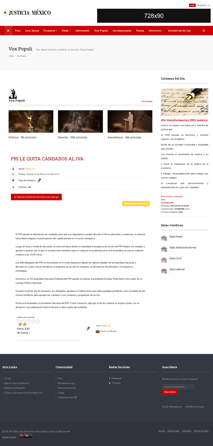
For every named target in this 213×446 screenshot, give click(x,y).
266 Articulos (141, 128)
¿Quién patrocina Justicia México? (23, 392)
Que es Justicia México (16, 383)
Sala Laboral (177, 269)
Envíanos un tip (66, 383)
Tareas (140, 30)
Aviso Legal (9, 437)
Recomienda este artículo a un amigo (37, 196)
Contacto (186, 430)
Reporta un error (67, 387)
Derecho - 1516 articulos (72, 137)
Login (192, 5)
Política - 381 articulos (22, 137)
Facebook (116, 378)
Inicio (11, 56)
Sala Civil (175, 258)
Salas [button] (65, 30)
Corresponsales (122, 30)
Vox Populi (101, 30)
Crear (17, 129)
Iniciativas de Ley (179, 30)
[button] (204, 30)
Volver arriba (201, 430)
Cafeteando (82, 30)
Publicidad (173, 430)
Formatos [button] (50, 30)
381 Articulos (43, 128)
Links (61, 392)
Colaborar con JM (67, 397)
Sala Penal (176, 236)
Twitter (116, 383)
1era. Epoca (32, 30)
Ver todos (147, 101)
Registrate (201, 5)
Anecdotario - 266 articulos (124, 137)
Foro (17, 30)
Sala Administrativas (182, 247)
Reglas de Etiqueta (14, 387)
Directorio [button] (155, 30)
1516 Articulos (92, 128)
